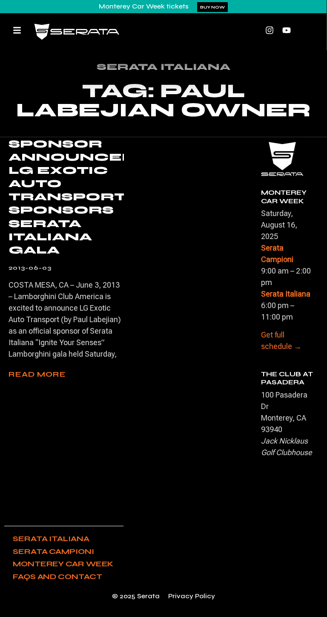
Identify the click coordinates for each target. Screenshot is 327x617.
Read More (37, 374)
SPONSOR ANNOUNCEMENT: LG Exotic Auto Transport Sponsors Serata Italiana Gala (95, 197)
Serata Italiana (51, 538)
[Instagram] (269, 30)
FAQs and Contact (57, 576)
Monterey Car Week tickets (144, 6)
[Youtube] (286, 30)
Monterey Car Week (63, 563)
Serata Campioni (53, 551)
